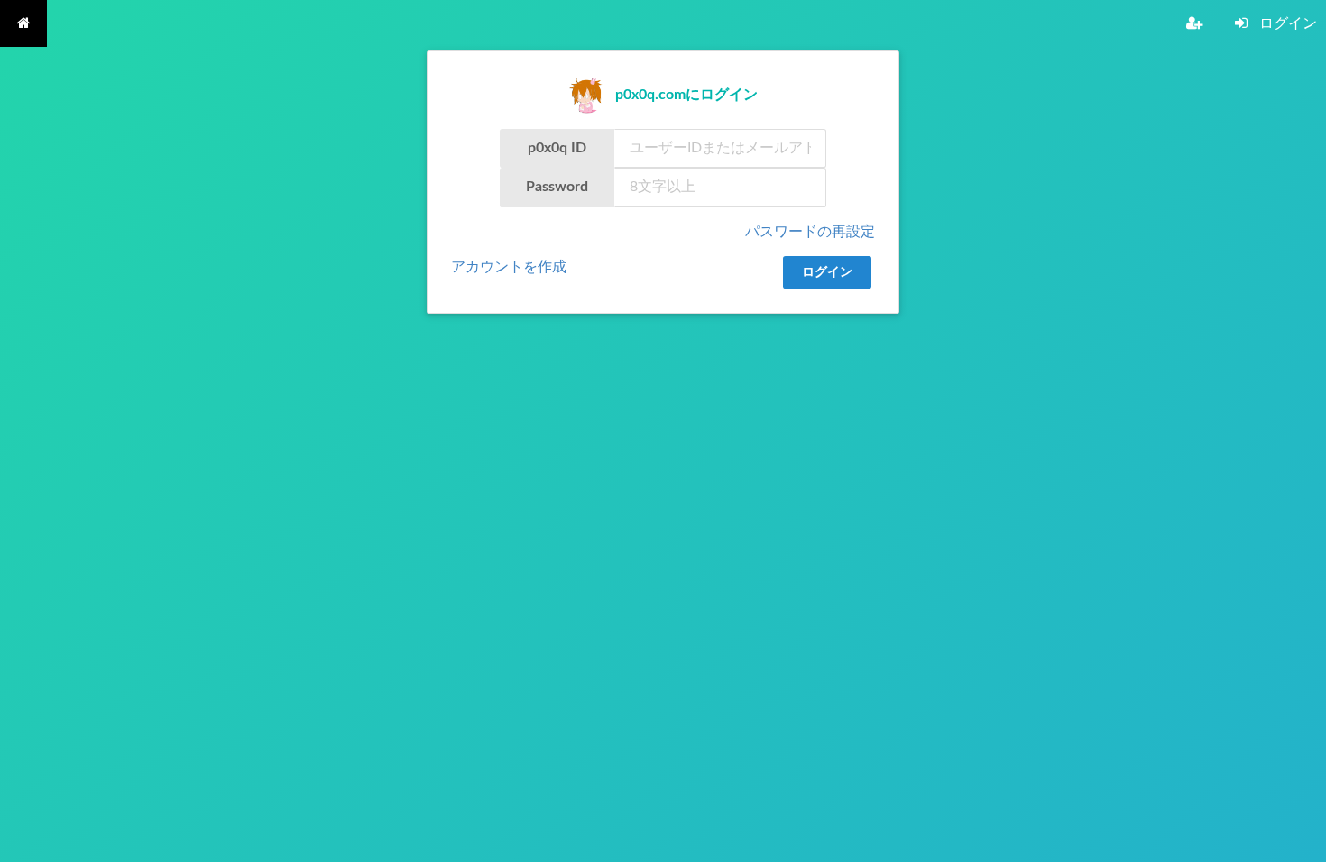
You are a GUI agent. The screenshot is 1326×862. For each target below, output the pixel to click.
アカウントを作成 (508, 267)
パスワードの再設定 (810, 232)
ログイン (827, 272)
